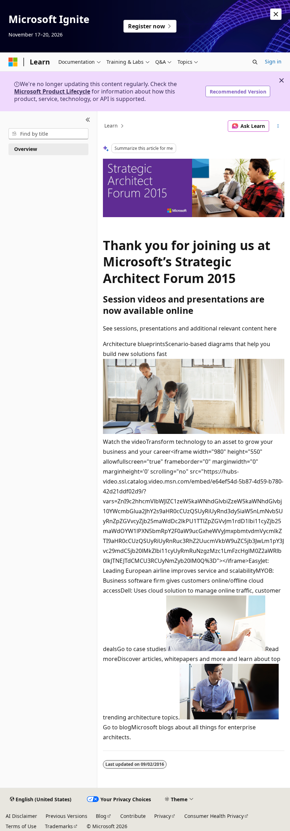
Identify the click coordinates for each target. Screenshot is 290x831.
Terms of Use (21, 826)
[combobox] (48, 134)
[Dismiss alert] (276, 14)
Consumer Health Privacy (214, 816)
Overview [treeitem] (25, 149)
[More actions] (278, 126)
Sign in (273, 61)
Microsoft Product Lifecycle (52, 91)
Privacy (162, 816)
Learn (111, 126)
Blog (101, 816)
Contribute (133, 816)
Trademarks (59, 826)
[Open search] (255, 62)
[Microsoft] (13, 62)
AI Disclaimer (21, 816)
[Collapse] (88, 119)
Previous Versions (66, 816)
